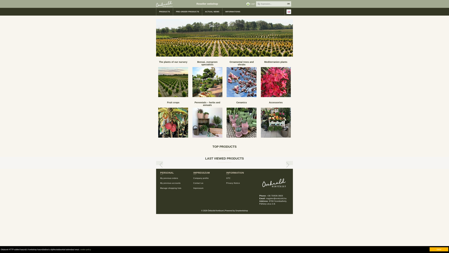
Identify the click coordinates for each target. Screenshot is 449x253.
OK (288, 4)
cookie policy (85, 250)
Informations (232, 12)
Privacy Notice (233, 183)
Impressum (198, 188)
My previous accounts (170, 183)
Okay (439, 249)
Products (164, 12)
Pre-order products (187, 12)
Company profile (201, 178)
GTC (228, 178)
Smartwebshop (241, 211)
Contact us (198, 183)
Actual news (212, 12)
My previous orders (169, 178)
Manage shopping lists (170, 188)
